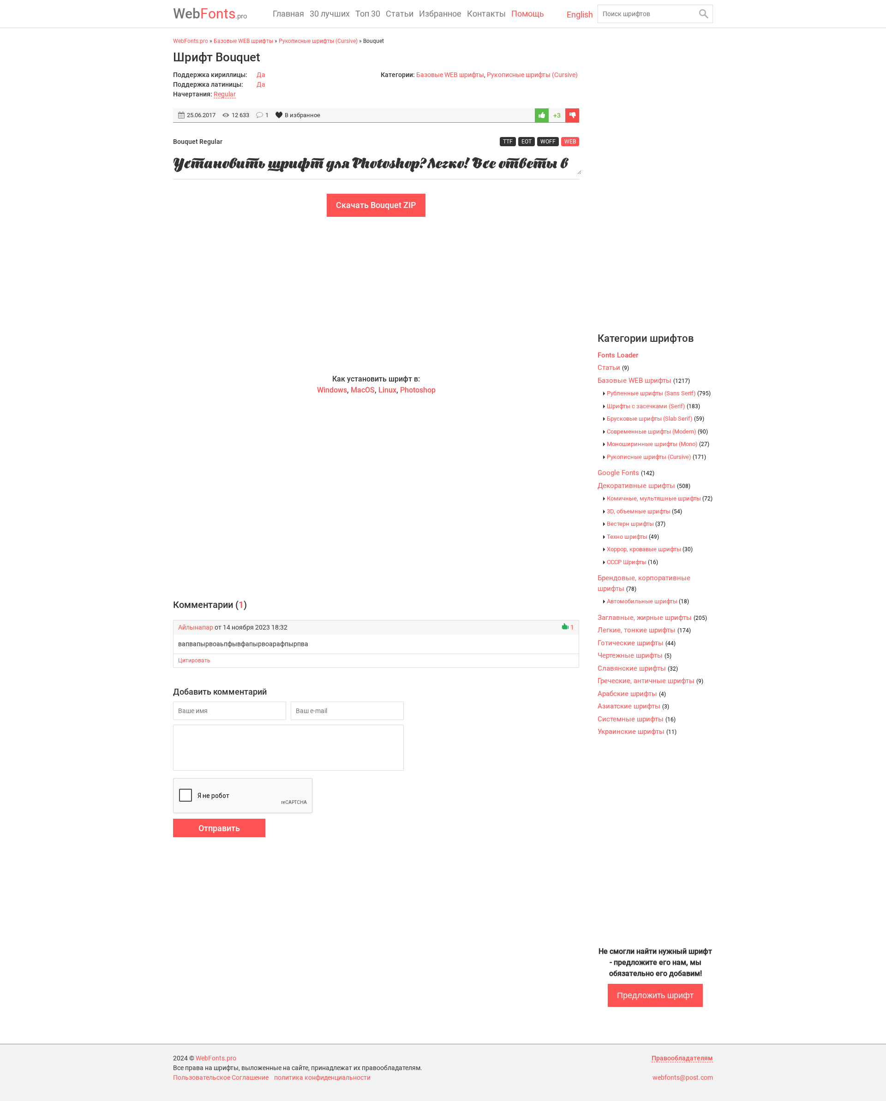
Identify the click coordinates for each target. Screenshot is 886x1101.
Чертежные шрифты (634, 655)
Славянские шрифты (638, 668)
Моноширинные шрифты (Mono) (658, 443)
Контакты (486, 13)
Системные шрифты (637, 719)
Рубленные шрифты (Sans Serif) (659, 393)
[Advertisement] (376, 295)
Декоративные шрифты (644, 486)
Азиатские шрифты (633, 706)
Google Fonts (626, 473)
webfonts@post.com (683, 1077)
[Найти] (703, 14)
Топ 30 (367, 13)
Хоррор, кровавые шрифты (650, 549)
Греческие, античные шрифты (650, 681)
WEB (570, 141)
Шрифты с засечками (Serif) (653, 406)
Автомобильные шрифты (648, 601)
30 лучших (330, 13)
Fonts (210, 14)
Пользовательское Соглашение (221, 1077)
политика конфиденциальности (322, 1077)
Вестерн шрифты (636, 523)
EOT (526, 141)
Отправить (219, 828)
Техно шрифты (633, 536)
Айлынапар (195, 627)
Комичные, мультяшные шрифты (659, 498)
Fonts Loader (618, 355)
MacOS (363, 390)
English (580, 14)
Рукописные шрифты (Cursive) (532, 74)
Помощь (527, 13)
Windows (332, 390)
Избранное (440, 13)
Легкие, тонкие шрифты (644, 630)
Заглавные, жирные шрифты (652, 617)
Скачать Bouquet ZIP (376, 205)
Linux (387, 390)
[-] (572, 115)
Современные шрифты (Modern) (657, 431)
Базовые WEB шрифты (450, 74)
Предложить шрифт (655, 995)
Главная (288, 13)
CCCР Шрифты (632, 562)
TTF (508, 141)
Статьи (399, 13)
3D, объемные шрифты (644, 511)
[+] (542, 115)
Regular (225, 94)
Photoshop (418, 390)
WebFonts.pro (216, 1058)
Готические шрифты (637, 643)
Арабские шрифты (632, 694)
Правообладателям (682, 1058)
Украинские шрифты (637, 731)
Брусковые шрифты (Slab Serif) (655, 418)
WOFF (548, 141)
